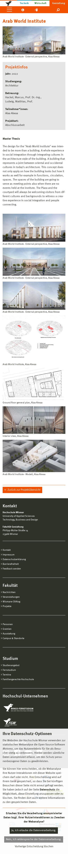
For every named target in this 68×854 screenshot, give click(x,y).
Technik (24, 3)
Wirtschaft (41, 3)
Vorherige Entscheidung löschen (34, 846)
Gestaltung (58, 3)
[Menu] (9, 9)
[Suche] (58, 9)
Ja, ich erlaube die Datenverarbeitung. (33, 830)
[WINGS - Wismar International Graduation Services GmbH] (22, 708)
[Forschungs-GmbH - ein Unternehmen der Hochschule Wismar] (18, 722)
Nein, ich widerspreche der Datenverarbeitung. (33, 839)
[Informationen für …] (22, 9)
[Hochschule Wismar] (8, 3)
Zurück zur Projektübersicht (23, 490)
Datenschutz (47, 789)
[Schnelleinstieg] (36, 9)
